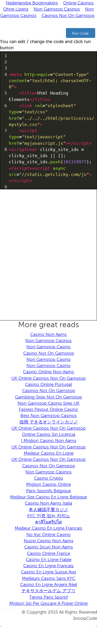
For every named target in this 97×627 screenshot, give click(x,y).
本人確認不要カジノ (48, 509)
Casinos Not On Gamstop (68, 15)
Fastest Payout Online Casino (48, 409)
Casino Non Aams (48, 334)
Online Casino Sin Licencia (48, 434)
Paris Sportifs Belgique (48, 490)
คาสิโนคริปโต (48, 522)
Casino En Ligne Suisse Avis (48, 572)
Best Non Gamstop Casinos (48, 415)
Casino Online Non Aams (48, 371)
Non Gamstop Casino (48, 346)
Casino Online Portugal (48, 384)
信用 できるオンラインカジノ (48, 422)
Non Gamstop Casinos (57, 9)
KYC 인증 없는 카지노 (48, 515)
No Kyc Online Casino (48, 534)
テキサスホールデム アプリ (48, 590)
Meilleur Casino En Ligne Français (48, 528)
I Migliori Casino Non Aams (48, 440)
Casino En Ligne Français (48, 565)
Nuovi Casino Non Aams (48, 540)
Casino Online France (48, 553)
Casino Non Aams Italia (48, 503)
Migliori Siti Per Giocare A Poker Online (48, 603)
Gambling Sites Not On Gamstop (48, 397)
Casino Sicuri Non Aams (48, 547)
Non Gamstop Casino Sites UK (48, 403)
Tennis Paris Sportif (48, 597)
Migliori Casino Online (48, 484)
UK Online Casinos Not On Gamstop (48, 378)
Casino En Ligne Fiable (48, 559)
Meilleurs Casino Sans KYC (48, 578)
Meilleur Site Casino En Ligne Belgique (48, 497)
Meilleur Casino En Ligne (48, 453)
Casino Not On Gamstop (48, 353)
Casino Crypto (48, 478)
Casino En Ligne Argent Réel (48, 584)
